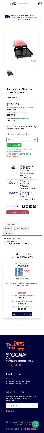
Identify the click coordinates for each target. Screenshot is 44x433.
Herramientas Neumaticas (18, 381)
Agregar (13, 145)
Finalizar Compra (16, 212)
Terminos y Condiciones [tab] (16, 228)
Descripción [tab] (10, 224)
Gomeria (10, 379)
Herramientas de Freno (16, 384)
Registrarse (12, 156)
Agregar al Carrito (22, 314)
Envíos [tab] (8, 233)
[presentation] (20, 324)
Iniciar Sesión (13, 151)
